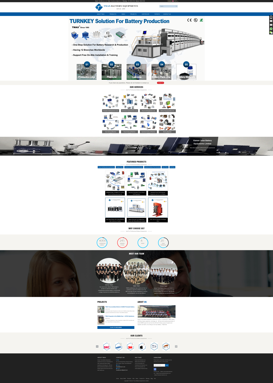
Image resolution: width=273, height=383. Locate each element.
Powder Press (119, 167)
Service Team (109, 285)
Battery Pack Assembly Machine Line (163, 373)
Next (204, 46)
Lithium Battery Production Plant (141, 368)
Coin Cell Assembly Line (139, 363)
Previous (69, 46)
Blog (152, 378)
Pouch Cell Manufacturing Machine (106, 167)
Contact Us (167, 14)
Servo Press (165, 167)
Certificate (145, 14)
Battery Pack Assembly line (140, 361)
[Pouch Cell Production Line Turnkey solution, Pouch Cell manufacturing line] (148, 102)
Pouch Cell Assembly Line (140, 366)
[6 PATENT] (139, 243)
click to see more (116, 327)
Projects (133, 14)
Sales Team (136, 286)
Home (117, 378)
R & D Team (163, 286)
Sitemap (147, 378)
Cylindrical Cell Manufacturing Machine (134, 167)
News (137, 378)
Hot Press (172, 167)
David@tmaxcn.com (103, 1)
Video (123, 14)
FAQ (133, 378)
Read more (164, 324)
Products (113, 14)
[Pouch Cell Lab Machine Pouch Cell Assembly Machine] (129, 123)
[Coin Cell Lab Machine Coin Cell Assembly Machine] (110, 123)
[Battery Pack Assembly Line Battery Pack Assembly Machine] (167, 102)
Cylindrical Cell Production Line (141, 365)
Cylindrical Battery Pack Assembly (152, 167)
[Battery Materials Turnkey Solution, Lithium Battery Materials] (167, 123)
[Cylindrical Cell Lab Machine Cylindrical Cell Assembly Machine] (148, 123)
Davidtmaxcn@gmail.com (116, 1)
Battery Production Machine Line (160, 375)
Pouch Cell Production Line (140, 360)
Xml (155, 378)
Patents (157, 14)
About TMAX (100, 14)
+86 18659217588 (131, 1)
